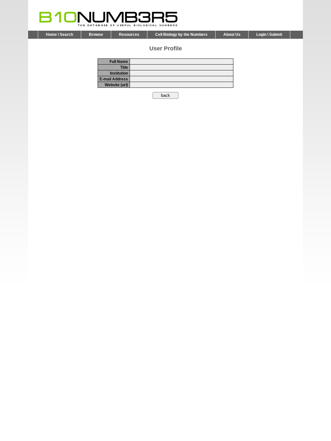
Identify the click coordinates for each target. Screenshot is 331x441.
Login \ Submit (269, 34)
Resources (129, 34)
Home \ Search (59, 34)
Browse (96, 34)
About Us (231, 34)
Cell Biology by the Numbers (181, 34)
